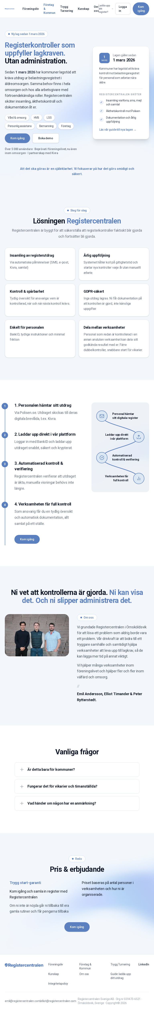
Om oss (96, 8)
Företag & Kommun (49, 8)
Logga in (123, 8)
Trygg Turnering (66, 8)
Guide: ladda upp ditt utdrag (120, 976)
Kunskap (83, 8)
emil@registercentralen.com (22, 1001)
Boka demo (45, 138)
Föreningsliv (30, 8)
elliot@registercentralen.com (58, 1001)
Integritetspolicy (58, 983)
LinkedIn (143, 964)
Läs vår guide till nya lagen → (117, 129)
